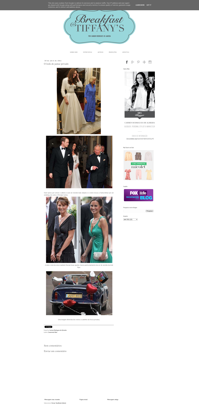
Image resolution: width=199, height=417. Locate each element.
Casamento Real (52, 332)
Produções (113, 52)
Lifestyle (125, 52)
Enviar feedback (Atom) (59, 403)
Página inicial (83, 399)
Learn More (140, 5)
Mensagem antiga (112, 399)
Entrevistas (87, 52)
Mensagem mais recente (52, 399)
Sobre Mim (74, 52)
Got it (149, 5)
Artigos (100, 52)
